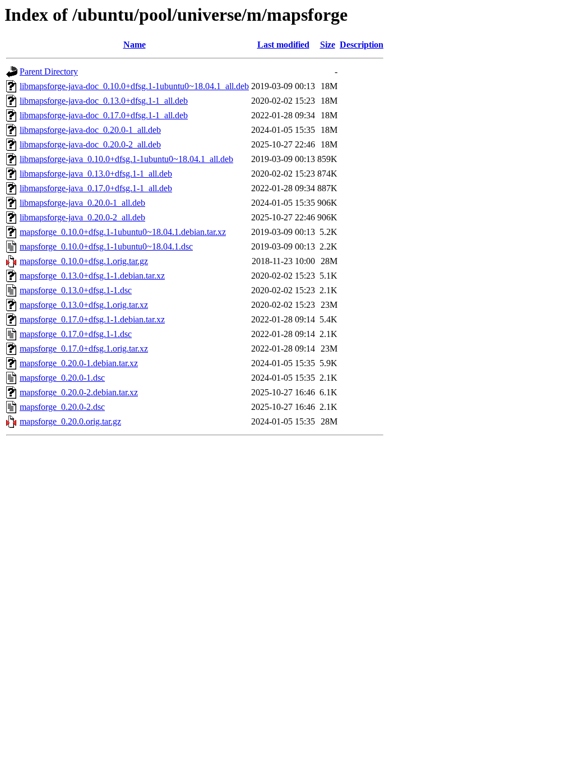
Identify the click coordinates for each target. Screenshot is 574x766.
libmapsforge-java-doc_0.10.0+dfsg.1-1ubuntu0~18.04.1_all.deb (134, 86)
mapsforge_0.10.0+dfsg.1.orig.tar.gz (84, 261)
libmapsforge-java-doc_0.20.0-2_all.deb (90, 144)
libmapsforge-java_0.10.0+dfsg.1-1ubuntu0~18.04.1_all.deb (126, 159)
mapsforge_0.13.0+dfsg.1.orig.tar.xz (84, 305)
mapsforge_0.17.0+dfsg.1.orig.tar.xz (84, 348)
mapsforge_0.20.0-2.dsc (62, 407)
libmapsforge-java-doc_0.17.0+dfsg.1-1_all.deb (104, 115)
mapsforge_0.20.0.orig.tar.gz (70, 421)
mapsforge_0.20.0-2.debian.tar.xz (79, 392)
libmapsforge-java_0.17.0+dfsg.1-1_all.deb (96, 188)
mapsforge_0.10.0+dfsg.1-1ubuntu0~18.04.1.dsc (106, 246)
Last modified (283, 44)
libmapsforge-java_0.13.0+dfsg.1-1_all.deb (96, 173)
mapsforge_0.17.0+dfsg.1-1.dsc (76, 334)
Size (327, 44)
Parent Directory (49, 71)
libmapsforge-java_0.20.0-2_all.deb (82, 217)
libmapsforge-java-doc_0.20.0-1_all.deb (90, 130)
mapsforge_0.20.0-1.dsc (62, 377)
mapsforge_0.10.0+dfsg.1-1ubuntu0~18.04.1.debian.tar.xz (123, 232)
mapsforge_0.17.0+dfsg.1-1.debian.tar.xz (92, 319)
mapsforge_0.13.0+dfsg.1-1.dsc (76, 290)
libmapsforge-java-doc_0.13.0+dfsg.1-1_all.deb (104, 100)
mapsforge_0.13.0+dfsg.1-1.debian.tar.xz (92, 275)
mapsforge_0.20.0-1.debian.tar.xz (79, 363)
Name (134, 44)
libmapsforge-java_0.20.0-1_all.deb (82, 202)
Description (361, 44)
